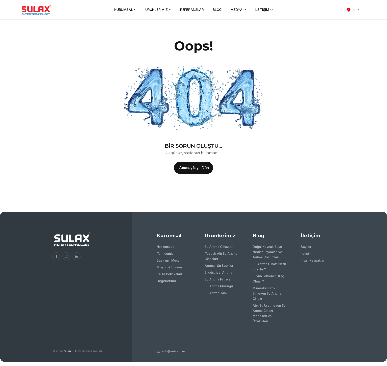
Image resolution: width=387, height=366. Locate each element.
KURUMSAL (123, 10)
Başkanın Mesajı (169, 260)
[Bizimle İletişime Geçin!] (378, 313)
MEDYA (236, 10)
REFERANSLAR (192, 10)
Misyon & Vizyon (169, 267)
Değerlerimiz (167, 281)
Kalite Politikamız (170, 274)
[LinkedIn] (77, 256)
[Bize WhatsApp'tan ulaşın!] (378, 335)
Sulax (68, 351)
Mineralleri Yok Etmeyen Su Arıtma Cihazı (267, 293)
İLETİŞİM (262, 10)
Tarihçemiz (165, 254)
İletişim (306, 254)
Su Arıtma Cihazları (219, 247)
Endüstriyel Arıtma (218, 272)
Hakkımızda (165, 247)
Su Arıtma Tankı (216, 293)
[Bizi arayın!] (378, 324)
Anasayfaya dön (194, 168)
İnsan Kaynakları (313, 260)
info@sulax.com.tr (174, 351)
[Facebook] (56, 256)
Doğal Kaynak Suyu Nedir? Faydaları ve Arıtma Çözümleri (267, 252)
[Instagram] (66, 256)
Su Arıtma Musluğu (219, 286)
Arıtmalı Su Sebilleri (219, 266)
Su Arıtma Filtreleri (219, 279)
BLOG (217, 10)
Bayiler (306, 247)
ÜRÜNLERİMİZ (156, 10)
